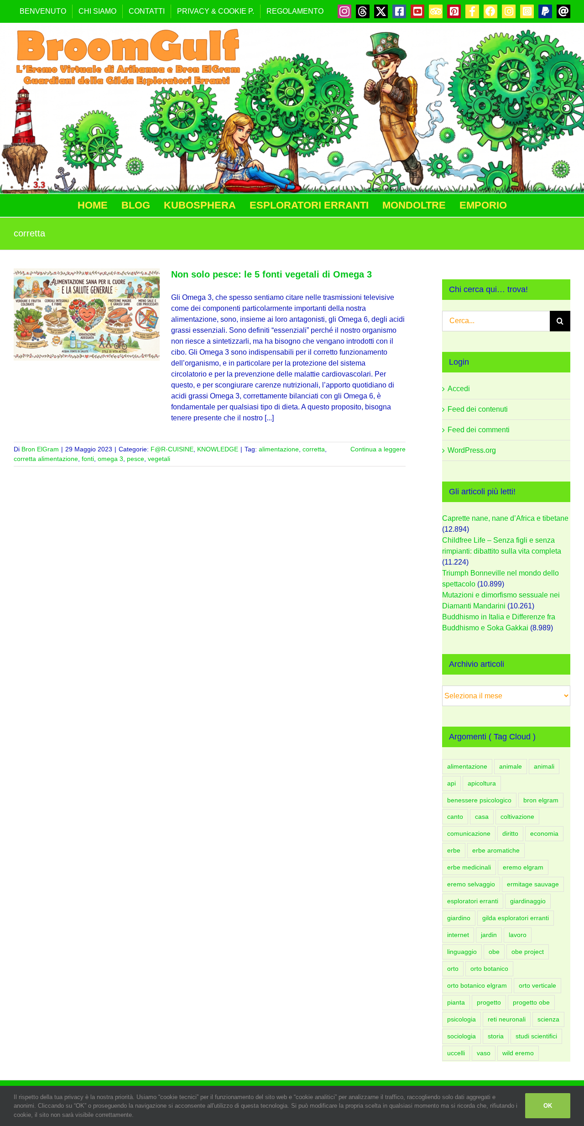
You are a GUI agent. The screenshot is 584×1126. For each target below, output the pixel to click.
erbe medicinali (469, 867)
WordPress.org (472, 450)
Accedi (459, 389)
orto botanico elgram (477, 985)
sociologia (461, 1036)
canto (455, 816)
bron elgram (540, 800)
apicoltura (482, 783)
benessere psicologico (479, 800)
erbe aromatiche (496, 850)
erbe (453, 850)
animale (510, 766)
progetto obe (531, 1002)
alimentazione (279, 449)
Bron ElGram (40, 449)
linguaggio (462, 951)
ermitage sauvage (533, 884)
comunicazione (468, 833)
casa (482, 816)
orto (453, 968)
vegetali (159, 458)
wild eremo (518, 1053)
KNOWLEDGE (217, 449)
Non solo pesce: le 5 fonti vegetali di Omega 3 (271, 274)
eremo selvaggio (471, 884)
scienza (548, 1019)
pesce (135, 458)
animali (544, 766)
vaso (483, 1053)
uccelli (456, 1053)
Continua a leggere (378, 449)
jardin (489, 934)
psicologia (461, 1019)
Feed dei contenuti (478, 409)
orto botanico (489, 968)
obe (494, 951)
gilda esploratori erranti (515, 918)
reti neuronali (507, 1019)
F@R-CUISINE (172, 449)
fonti (88, 458)
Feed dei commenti (479, 430)
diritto (510, 833)
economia (544, 833)
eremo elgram (523, 867)
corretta (313, 449)
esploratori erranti (472, 901)
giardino (458, 918)
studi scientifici (536, 1036)
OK (547, 1105)
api (451, 783)
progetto (489, 1002)
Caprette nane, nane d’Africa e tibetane (505, 518)
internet (458, 934)
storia (496, 1036)
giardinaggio (528, 901)
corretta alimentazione (46, 458)
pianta (456, 1002)
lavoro (518, 934)
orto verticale (537, 985)
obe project (527, 951)
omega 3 (110, 458)
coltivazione (517, 816)
